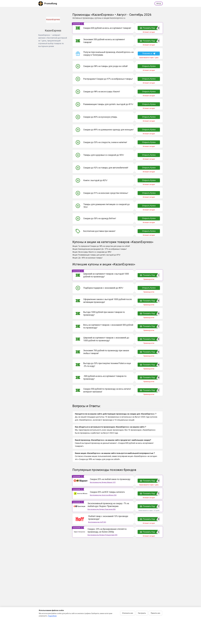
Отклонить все (127, 613)
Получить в (147, 53)
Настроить (142, 613)
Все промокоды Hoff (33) (97, 522)
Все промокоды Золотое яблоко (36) (103, 495)
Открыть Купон (149, 66)
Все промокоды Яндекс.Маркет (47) (103, 482)
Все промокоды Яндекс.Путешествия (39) (102, 535)
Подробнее (52, 616)
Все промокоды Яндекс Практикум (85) (102, 509)
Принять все (155, 613)
